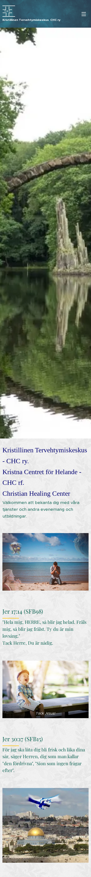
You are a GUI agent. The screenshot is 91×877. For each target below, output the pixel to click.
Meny (84, 14)
